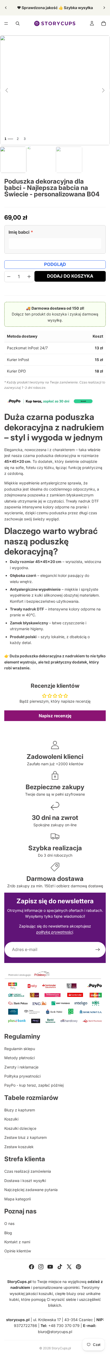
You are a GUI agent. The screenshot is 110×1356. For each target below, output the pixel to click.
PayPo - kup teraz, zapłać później (34, 1085)
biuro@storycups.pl (55, 1331)
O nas (9, 1223)
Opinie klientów (17, 1251)
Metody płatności (19, 1057)
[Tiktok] (60, 1267)
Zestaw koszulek (19, 1146)
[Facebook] (31, 1267)
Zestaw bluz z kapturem (25, 1137)
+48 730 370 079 (64, 1325)
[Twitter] (69, 1267)
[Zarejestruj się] (97, 949)
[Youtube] (50, 1267)
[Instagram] (41, 1267)
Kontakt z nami (17, 1242)
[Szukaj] (17, 23)
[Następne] (103, 90)
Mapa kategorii (17, 1199)
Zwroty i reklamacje (21, 1067)
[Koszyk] (103, 23)
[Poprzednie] (6, 90)
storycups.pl (18, 1319)
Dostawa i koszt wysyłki (25, 1180)
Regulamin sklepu (19, 1048)
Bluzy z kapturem (19, 1110)
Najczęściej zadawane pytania (31, 1189)
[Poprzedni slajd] (6, 8)
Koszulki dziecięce (20, 1128)
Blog (8, 1232)
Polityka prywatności (22, 1076)
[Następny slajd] (104, 8)
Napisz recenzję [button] (55, 715)
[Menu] (6, 23)
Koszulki (11, 1119)
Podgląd (55, 264)
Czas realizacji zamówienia (27, 1171)
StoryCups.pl (61, 1348)
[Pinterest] (78, 1267)
